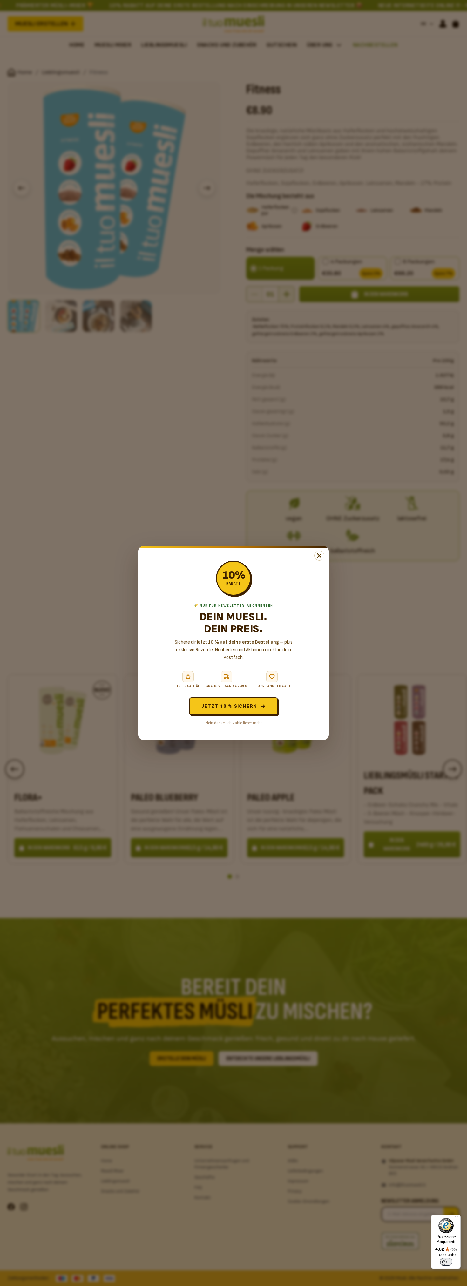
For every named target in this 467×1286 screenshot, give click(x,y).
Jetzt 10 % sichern (229, 706)
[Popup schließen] (319, 556)
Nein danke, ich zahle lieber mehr (234, 723)
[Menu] (457, 1218)
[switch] (446, 1262)
